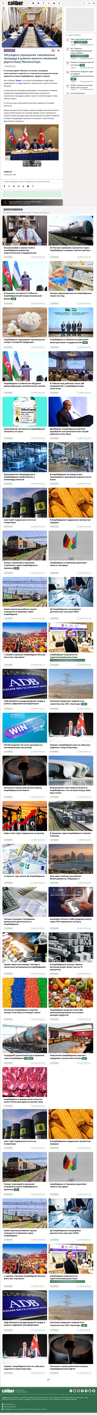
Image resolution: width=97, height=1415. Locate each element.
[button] (56, 126)
